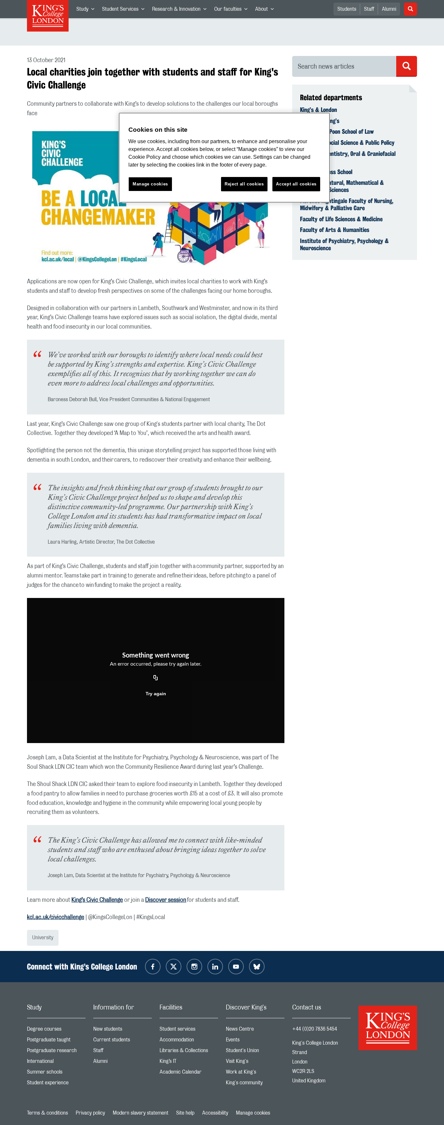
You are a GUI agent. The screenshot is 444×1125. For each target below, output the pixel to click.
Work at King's (255, 1073)
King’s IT (189, 1063)
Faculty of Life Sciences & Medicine (341, 219)
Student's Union (255, 1052)
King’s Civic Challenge (97, 900)
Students (346, 9)
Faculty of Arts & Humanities (334, 229)
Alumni (389, 9)
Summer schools (56, 1073)
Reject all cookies (244, 184)
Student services (189, 1030)
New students (122, 1030)
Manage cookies (253, 1113)
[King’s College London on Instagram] (194, 966)
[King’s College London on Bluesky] (257, 966)
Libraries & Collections (189, 1052)
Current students (122, 1041)
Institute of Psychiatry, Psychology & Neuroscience (344, 244)
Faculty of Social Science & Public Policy (347, 142)
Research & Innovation (181, 10)
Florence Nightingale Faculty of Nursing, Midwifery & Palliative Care (346, 204)
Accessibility (215, 1113)
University (42, 937)
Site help (185, 1113)
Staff (369, 9)
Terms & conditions (47, 1113)
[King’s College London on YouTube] (236, 966)
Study (87, 10)
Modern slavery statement (140, 1113)
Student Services (125, 10)
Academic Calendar (189, 1073)
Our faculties (232, 10)
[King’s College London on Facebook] (153, 966)
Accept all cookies (296, 184)
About (266, 10)
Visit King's (255, 1063)
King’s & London (318, 109)
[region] (224, 158)
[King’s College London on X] (173, 966)
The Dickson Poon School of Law (337, 131)
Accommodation (189, 1041)
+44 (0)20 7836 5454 (314, 1029)
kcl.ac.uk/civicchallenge (55, 917)
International (56, 1063)
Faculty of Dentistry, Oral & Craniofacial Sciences (348, 157)
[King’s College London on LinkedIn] (215, 966)
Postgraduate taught (56, 1041)
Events (255, 1041)
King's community (255, 1084)
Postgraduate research (56, 1052)
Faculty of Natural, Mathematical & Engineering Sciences (342, 186)
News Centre (255, 1030)
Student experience (56, 1084)
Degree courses (56, 1030)
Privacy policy (90, 1113)
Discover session (165, 900)
